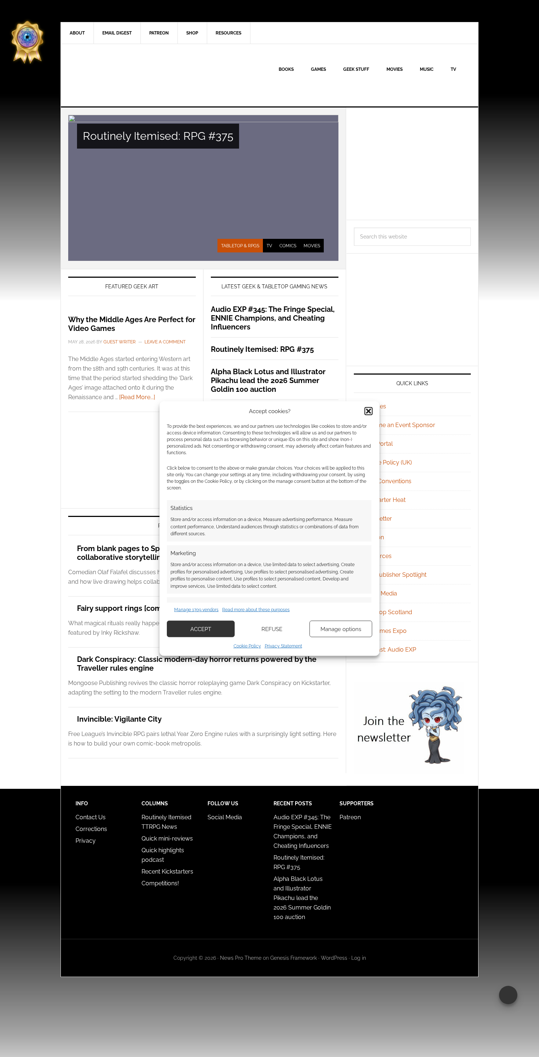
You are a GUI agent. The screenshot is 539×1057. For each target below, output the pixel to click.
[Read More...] (137, 397)
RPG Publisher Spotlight (394, 574)
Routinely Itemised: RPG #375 (158, 136)
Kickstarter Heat (384, 499)
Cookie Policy (247, 646)
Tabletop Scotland (387, 612)
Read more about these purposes (256, 609)
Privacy (86, 840)
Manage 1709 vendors (196, 609)
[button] (368, 411)
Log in (358, 958)
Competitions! (160, 883)
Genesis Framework (293, 958)
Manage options (340, 629)
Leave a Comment (165, 342)
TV (269, 245)
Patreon (350, 817)
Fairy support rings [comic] (123, 608)
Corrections (91, 828)
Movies (312, 245)
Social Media (380, 593)
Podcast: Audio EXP (389, 649)
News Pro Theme (240, 958)
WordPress (334, 958)
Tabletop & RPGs (240, 245)
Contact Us (91, 817)
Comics (287, 245)
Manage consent (508, 995)
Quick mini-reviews (167, 838)
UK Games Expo (385, 630)
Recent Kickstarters (168, 871)
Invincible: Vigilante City (119, 719)
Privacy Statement (283, 646)
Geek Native (123, 75)
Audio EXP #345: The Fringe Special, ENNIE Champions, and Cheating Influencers (273, 318)
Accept (200, 629)
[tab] (240, 246)
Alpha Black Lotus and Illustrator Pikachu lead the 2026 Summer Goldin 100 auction (268, 380)
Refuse (271, 629)
